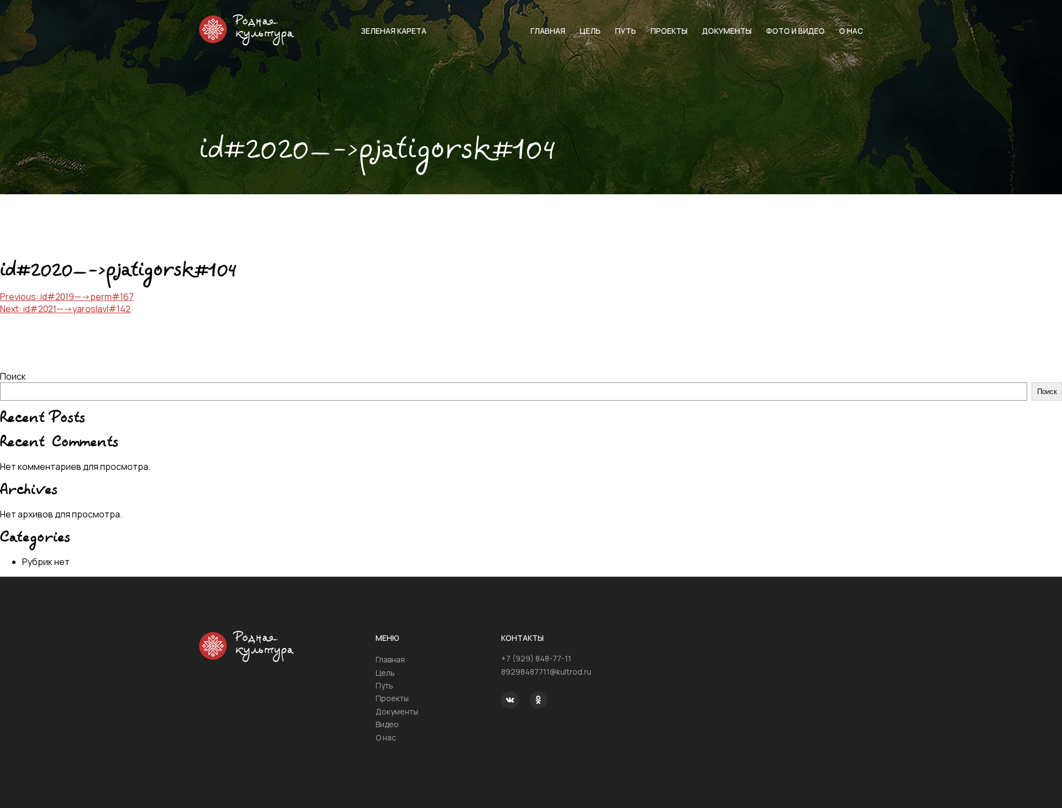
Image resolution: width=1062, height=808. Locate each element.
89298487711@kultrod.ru (546, 671)
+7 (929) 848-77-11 (536, 658)
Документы (727, 30)
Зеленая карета (393, 30)
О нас (851, 30)
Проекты (669, 30)
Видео (387, 724)
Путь (625, 30)
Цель (590, 30)
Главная (547, 30)
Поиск (13, 376)
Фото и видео (795, 30)
